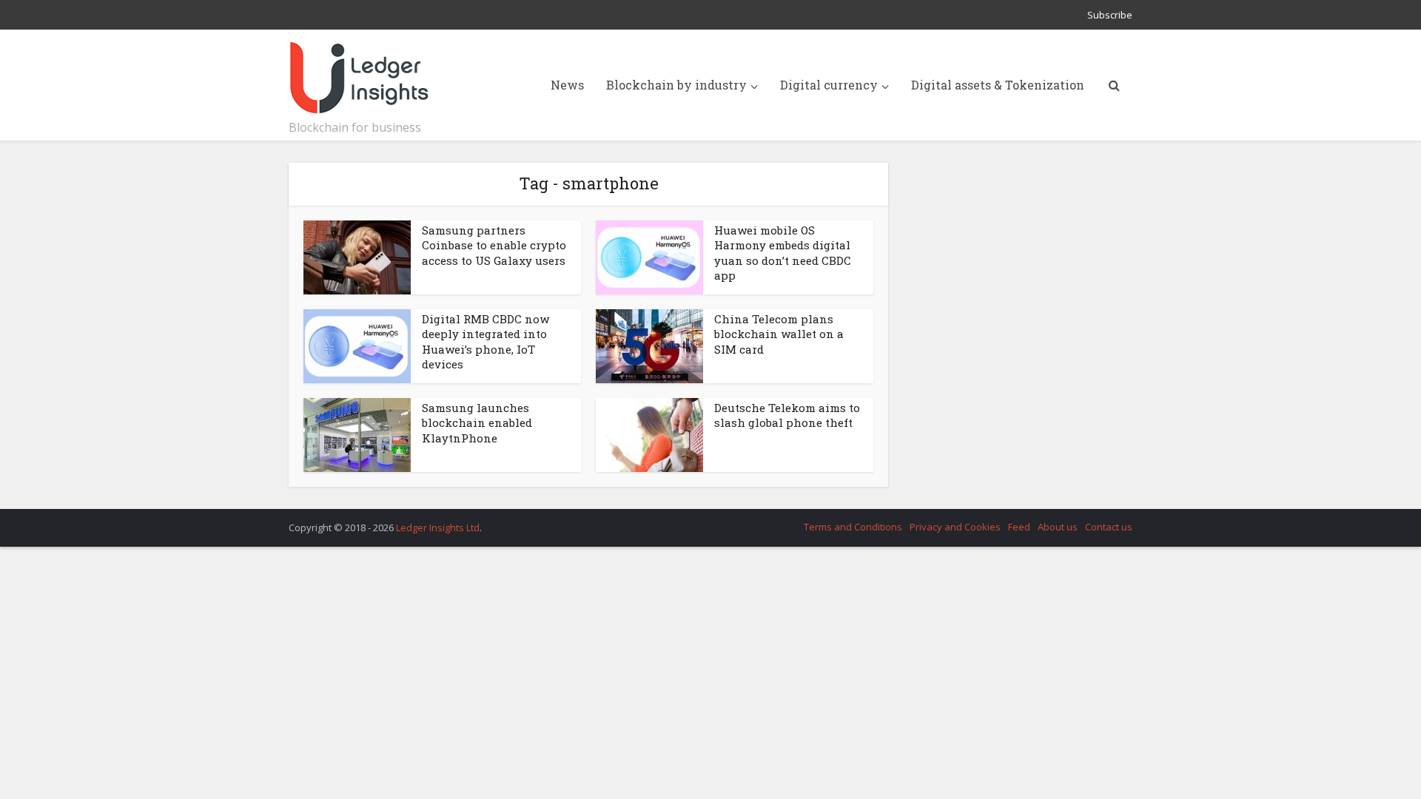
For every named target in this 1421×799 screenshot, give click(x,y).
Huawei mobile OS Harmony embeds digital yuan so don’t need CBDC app (782, 253)
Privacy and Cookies (955, 526)
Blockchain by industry (676, 84)
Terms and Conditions (853, 526)
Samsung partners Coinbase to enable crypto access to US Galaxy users (494, 245)
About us (1058, 526)
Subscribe (1109, 14)
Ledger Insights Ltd (438, 527)
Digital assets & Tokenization (997, 84)
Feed (1019, 526)
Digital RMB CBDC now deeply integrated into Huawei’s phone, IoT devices (485, 341)
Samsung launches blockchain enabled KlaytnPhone (477, 422)
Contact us (1108, 526)
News (567, 84)
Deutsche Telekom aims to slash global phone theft (787, 415)
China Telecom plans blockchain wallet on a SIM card (779, 334)
